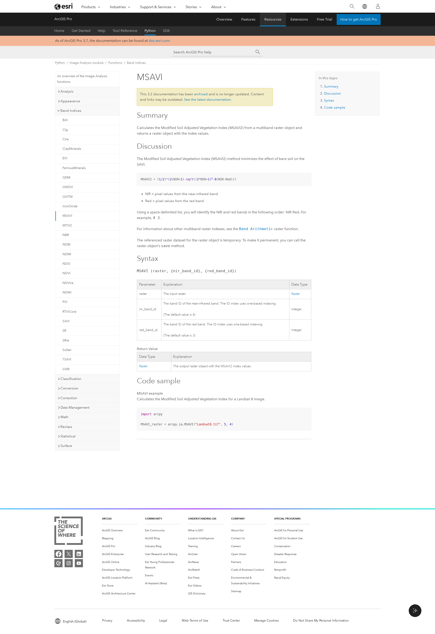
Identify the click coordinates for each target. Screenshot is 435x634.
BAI (65, 120)
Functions (115, 63)
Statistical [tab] (67, 436)
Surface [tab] (66, 446)
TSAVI (67, 359)
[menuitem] (120, 530)
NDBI (66, 244)
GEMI (66, 177)
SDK (166, 31)
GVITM (67, 197)
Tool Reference (125, 31)
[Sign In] (378, 6)
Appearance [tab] (70, 101)
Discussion (332, 93)
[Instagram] (69, 563)
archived (201, 94)
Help (101, 31)
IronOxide (70, 206)
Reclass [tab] (66, 427)
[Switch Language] (364, 6)
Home (59, 31)
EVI (65, 158)
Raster (295, 294)
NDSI (66, 264)
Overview (224, 19)
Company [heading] (238, 518)
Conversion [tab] (69, 388)
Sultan (67, 350)
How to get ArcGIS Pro (358, 19)
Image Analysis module (87, 63)
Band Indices (136, 63)
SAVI (66, 321)
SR (64, 331)
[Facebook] (58, 554)
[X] (69, 554)
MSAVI (67, 216)
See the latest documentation (207, 100)
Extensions (299, 19)
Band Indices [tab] (70, 111)
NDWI (67, 292)
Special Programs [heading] (287, 518)
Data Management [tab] (74, 407)
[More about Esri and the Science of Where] (68, 532)
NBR (66, 235)
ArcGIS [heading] (107, 518)
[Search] (352, 6)
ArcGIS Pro (63, 19)
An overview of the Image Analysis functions (82, 79)
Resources (272, 19)
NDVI (66, 273)
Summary (331, 86)
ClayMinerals (72, 149)
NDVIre (68, 283)
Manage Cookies (266, 620)
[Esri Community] (58, 563)
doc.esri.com (159, 40)
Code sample (334, 107)
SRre (66, 340)
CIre (66, 139)
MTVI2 (67, 225)
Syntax (329, 100)
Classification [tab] (70, 379)
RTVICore (69, 312)
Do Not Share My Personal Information (321, 620)
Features (248, 19)
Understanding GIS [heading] (202, 518)
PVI (65, 302)
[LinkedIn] (79, 554)
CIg (65, 130)
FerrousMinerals (74, 168)
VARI (66, 369)
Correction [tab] (68, 398)
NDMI (67, 254)
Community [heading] (153, 518)
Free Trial (324, 19)
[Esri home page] (63, 6)
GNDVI (68, 187)
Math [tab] (64, 417)
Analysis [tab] (66, 91)
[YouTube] (79, 563)
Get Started (81, 31)
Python (150, 31)
